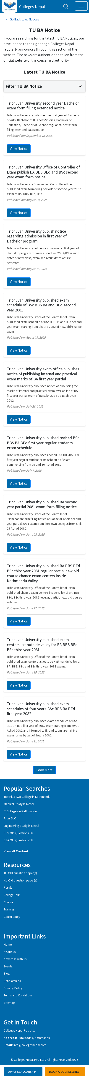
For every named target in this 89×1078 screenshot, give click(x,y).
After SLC (10, 818)
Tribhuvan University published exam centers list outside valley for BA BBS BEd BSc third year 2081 (42, 644)
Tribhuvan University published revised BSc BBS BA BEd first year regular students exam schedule (43, 442)
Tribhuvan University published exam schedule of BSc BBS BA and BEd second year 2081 (41, 305)
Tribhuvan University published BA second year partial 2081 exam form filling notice (42, 504)
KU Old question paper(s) (20, 880)
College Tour (12, 895)
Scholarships (12, 980)
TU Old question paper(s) (20, 873)
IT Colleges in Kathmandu (20, 811)
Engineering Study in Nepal (21, 825)
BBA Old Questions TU (18, 840)
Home (8, 944)
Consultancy (12, 916)
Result (8, 887)
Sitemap (9, 1002)
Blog (7, 973)
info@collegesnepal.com (29, 1045)
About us (10, 952)
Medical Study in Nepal (19, 803)
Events (8, 966)
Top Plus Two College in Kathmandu (27, 796)
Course (8, 902)
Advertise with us (15, 959)
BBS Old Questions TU (18, 833)
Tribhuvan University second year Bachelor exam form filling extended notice (43, 105)
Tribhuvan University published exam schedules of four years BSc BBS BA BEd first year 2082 (41, 708)
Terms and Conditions (18, 995)
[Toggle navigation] (81, 6)
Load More (44, 769)
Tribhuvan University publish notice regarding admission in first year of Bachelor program (37, 236)
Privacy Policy (13, 988)
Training (9, 909)
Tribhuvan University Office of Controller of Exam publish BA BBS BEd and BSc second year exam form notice (43, 172)
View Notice (19, 148)
